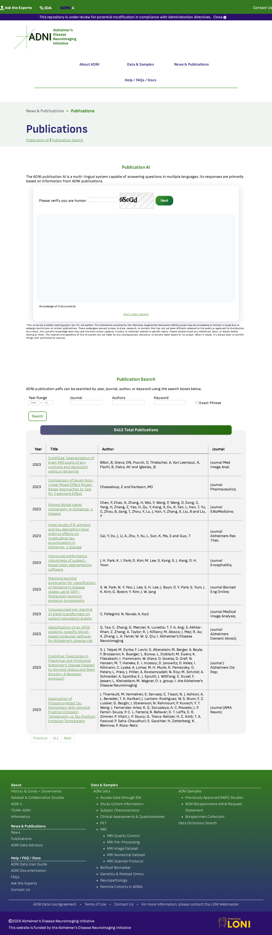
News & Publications (191, 64)
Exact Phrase (209, 403)
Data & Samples (140, 64)
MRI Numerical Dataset (126, 855)
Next (68, 738)
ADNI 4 (16, 804)
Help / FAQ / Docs (26, 858)
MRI (103, 829)
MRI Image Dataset (122, 848)
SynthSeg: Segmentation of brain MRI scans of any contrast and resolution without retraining (71, 465)
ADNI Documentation (28, 870)
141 (55, 738)
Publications (21, 839)
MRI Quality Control (123, 836)
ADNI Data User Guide (29, 864)
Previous (40, 738)
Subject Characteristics (119, 810)
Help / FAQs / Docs (140, 80)
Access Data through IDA (120, 797)
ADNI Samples (189, 791)
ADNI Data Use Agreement (54, 904)
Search (37, 416)
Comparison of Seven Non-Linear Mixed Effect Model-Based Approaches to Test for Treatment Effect (71, 487)
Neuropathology (114, 880)
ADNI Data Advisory (27, 845)
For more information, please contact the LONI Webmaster (190, 904)
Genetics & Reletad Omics (122, 874)
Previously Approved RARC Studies (214, 797)
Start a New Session (136, 314)
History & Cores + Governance (36, 791)
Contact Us (20, 889)
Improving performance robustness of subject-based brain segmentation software (70, 563)
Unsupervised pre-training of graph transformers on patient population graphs (70, 614)
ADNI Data (102, 791)
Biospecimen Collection (204, 816)
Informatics (20, 816)
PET (103, 823)
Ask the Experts (24, 883)
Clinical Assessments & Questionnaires (132, 816)
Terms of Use (95, 904)
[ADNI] (46, 36)
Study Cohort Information (121, 804)
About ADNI (89, 64)
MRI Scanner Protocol (125, 861)
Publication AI (37, 140)
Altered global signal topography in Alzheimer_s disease (70, 509)
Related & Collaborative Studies (37, 797)
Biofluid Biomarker (115, 867)
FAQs (15, 877)
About (16, 785)
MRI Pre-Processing (123, 842)
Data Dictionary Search (197, 823)
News (15, 832)
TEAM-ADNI (21, 810)
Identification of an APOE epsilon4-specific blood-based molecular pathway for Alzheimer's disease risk (70, 634)
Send (164, 201)
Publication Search (67, 140)
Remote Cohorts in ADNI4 (121, 886)
